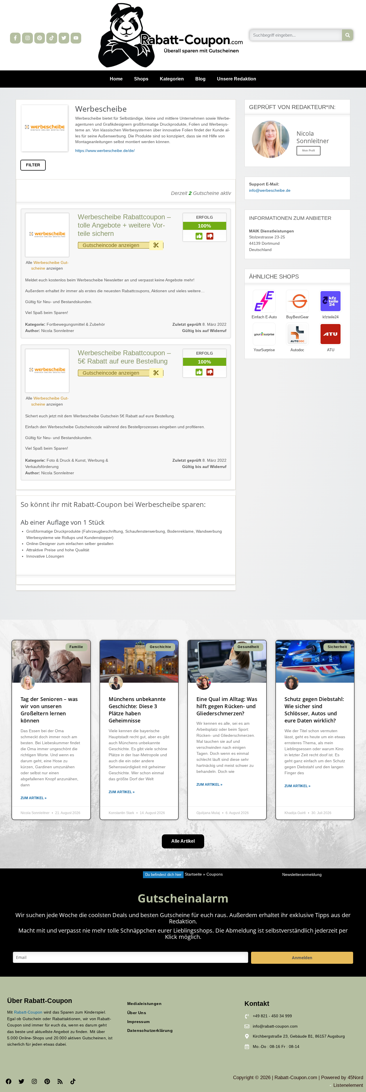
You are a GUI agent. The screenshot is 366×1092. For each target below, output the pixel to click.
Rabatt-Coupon (28, 1012)
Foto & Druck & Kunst (66, 460)
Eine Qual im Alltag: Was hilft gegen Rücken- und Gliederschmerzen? (226, 706)
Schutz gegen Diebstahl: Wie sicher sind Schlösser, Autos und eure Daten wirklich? (314, 710)
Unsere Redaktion (236, 78)
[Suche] (347, 35)
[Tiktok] (51, 38)
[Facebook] (8, 1081)
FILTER (33, 165)
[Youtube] (76, 38)
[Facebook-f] (15, 38)
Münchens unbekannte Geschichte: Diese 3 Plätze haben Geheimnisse (137, 710)
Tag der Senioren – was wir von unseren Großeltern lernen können (49, 710)
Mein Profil (308, 150)
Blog (200, 78)
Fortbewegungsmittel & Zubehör (76, 324)
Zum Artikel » (34, 798)
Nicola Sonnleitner (49, 331)
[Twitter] (64, 38)
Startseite (193, 874)
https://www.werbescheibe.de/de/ (105, 151)
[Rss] (60, 1081)
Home (116, 78)
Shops (141, 78)
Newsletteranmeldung (302, 874)
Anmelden (302, 957)
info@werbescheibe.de (270, 190)
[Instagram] (27, 38)
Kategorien (172, 78)
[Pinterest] (39, 38)
